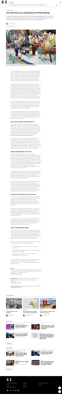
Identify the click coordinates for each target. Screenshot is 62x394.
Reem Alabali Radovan (45, 354)
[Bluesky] (18, 390)
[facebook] (10, 390)
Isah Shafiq (18, 328)
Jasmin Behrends (19, 364)
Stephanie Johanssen (25, 364)
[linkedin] (16, 390)
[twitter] (13, 390)
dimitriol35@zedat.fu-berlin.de (16, 287)
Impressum (25, 386)
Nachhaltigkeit (35, 4)
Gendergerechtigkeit (21, 4)
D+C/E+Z (42, 339)
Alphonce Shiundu (29, 314)
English (60, 2)
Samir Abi (11, 314)
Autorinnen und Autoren (12, 383)
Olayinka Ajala (44, 365)
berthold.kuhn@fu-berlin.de (16, 282)
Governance (29, 4)
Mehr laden (9, 369)
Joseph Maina (44, 329)
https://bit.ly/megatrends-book (16, 273)
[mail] (7, 390)
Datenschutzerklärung (43, 383)
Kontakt (40, 385)
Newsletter (25, 383)
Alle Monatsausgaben (11, 386)
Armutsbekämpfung (13, 4)
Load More (9, 343)
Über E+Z (9, 385)
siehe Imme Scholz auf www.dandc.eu (33, 97)
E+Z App (24, 385)
